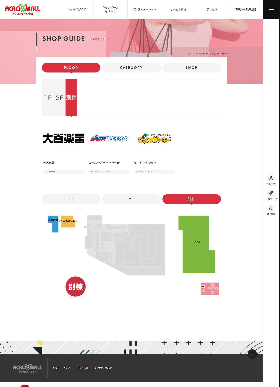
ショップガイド (76, 9)
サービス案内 (178, 9)
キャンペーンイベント (110, 9)
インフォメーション (144, 9)
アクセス (212, 9)
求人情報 (84, 367)
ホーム (190, 53)
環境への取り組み (246, 9)
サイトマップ (62, 367)
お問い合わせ (104, 367)
